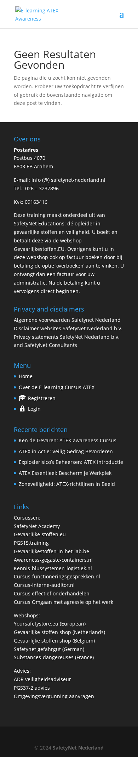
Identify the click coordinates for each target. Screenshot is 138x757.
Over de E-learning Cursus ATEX (56, 387)
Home (26, 376)
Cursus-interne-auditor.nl (44, 585)
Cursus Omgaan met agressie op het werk (63, 602)
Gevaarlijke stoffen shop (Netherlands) (59, 632)
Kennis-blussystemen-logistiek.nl (53, 568)
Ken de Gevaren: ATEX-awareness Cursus (67, 440)
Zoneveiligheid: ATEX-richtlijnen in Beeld (67, 484)
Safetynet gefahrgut (37, 649)
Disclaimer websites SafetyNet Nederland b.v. (68, 328)
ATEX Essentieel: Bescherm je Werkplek (65, 473)
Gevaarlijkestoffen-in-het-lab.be (51, 551)
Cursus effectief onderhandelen (52, 593)
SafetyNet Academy (37, 526)
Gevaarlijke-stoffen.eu (40, 534)
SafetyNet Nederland (78, 747)
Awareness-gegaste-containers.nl (53, 559)
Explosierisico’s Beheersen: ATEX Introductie (71, 462)
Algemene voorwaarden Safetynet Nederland (67, 319)
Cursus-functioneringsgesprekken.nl (57, 576)
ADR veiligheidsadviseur (42, 679)
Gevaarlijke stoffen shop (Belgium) (54, 640)
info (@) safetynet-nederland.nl (68, 179)
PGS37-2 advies (32, 687)
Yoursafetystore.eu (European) (50, 623)
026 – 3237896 (42, 188)
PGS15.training (32, 542)
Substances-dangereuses (44, 657)
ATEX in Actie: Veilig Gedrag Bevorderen (66, 451)
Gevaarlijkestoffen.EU (39, 249)
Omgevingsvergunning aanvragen (54, 696)
